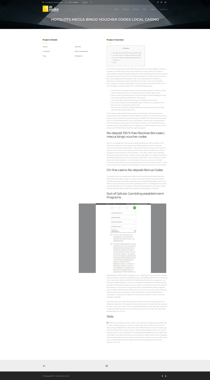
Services (135, 9)
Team (145, 9)
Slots (114, 62)
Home (116, 9)
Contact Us (163, 9)
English (85, 2)
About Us (125, 9)
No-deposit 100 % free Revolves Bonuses (127, 53)
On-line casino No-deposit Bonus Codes (127, 55)
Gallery (153, 9)
